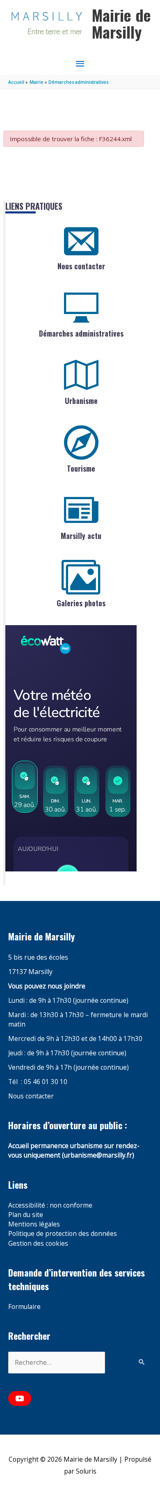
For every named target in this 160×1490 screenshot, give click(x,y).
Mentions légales (34, 1224)
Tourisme (81, 468)
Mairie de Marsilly (121, 23)
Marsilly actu (81, 535)
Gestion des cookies (38, 1243)
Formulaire (24, 1306)
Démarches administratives (81, 333)
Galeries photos (81, 603)
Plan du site (25, 1214)
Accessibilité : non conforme (50, 1205)
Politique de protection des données (62, 1233)
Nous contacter (81, 266)
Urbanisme (81, 400)
